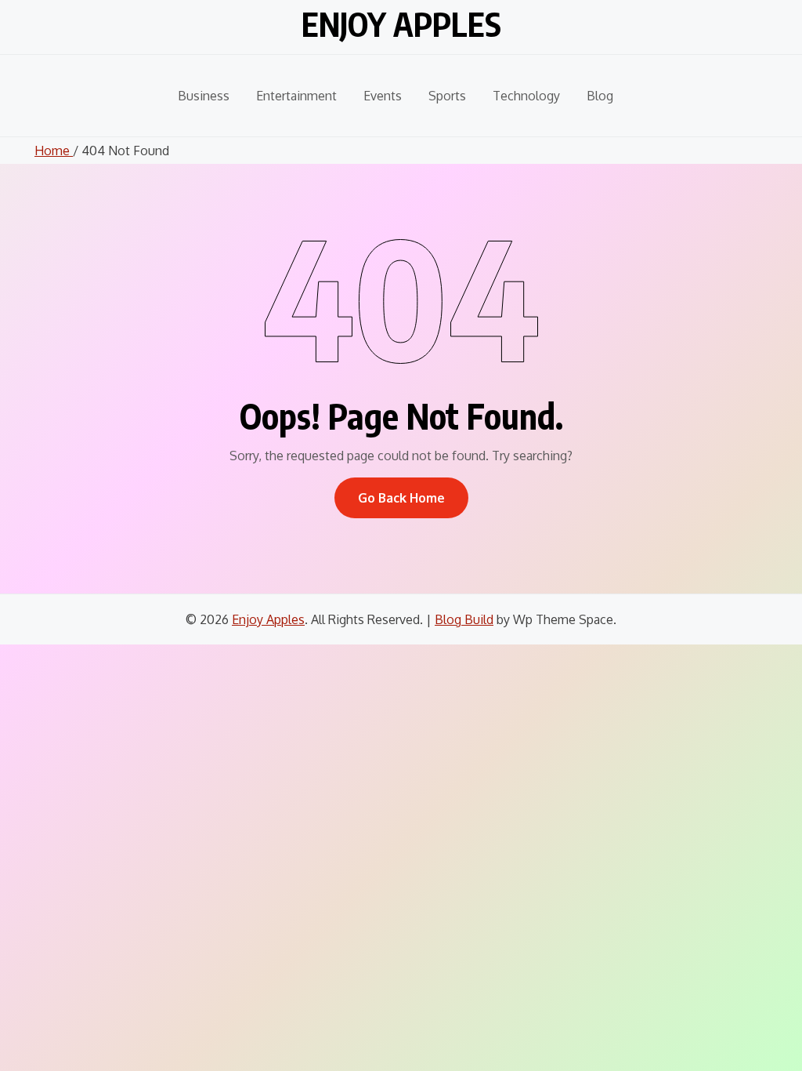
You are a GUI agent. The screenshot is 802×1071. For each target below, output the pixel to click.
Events (382, 95)
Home (53, 150)
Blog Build (464, 619)
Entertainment (296, 95)
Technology (526, 95)
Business (203, 95)
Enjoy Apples (401, 24)
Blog (600, 95)
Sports (447, 95)
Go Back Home (401, 498)
